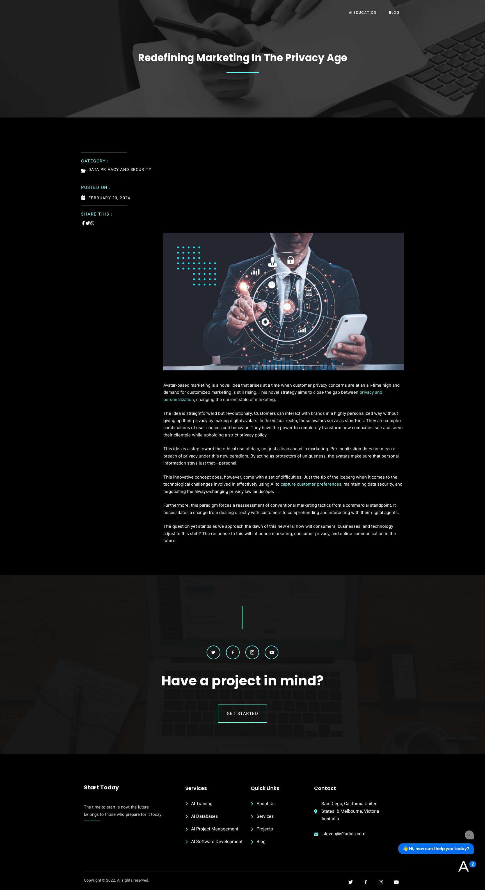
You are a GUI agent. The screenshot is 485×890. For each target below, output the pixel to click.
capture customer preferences (311, 484)
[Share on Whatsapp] (92, 223)
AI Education (362, 12)
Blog (394, 12)
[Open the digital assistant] (463, 867)
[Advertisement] (283, 190)
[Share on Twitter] (88, 223)
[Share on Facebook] (83, 223)
